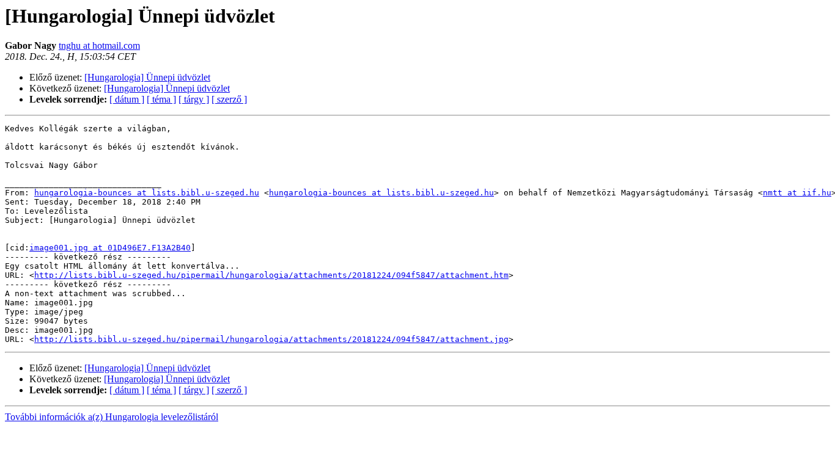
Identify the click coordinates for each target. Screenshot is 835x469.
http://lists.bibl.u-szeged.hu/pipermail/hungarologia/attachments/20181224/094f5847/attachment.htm (271, 275)
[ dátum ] (126, 99)
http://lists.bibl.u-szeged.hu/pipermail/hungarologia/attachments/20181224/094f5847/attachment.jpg (271, 339)
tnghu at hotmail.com (99, 45)
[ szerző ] (229, 99)
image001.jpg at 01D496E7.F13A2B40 (110, 247)
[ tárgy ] (193, 99)
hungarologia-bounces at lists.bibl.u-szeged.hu (146, 192)
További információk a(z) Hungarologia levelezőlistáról (111, 417)
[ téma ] (161, 99)
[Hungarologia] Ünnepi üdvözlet (147, 77)
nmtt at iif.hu (797, 192)
